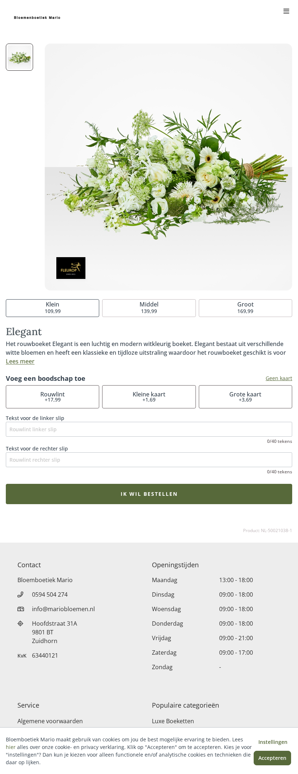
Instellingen (272, 741)
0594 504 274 (50, 594)
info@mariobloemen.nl (63, 609)
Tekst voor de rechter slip (37, 448)
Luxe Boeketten (173, 721)
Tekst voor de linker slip (35, 418)
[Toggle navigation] (286, 11)
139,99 (149, 307)
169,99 (245, 307)
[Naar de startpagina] (38, 17)
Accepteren (272, 757)
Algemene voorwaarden (50, 721)
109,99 (53, 307)
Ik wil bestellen (149, 493)
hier (11, 747)
